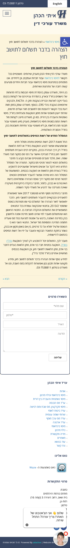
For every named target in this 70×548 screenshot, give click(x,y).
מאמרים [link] (61, 438)
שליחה (58, 357)
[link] (65, 42)
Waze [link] (32, 467)
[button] (60, 538)
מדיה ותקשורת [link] (57, 434)
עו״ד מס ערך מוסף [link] (55, 418)
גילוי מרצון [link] (60, 430)
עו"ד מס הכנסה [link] (57, 403)
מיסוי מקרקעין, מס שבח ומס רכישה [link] (47, 406)
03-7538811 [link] (10, 3)
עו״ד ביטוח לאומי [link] (56, 410)
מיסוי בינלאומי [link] (52, 42)
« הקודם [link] (62, 278)
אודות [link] (62, 391)
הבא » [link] (6, 278)
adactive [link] (37, 542)
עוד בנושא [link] (60, 441)
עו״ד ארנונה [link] (59, 422)
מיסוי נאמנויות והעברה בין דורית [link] (49, 399)
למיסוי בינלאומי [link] (52, 78)
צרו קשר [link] (61, 445)
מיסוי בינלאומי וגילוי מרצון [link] (52, 395)
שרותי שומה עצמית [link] (55, 414)
